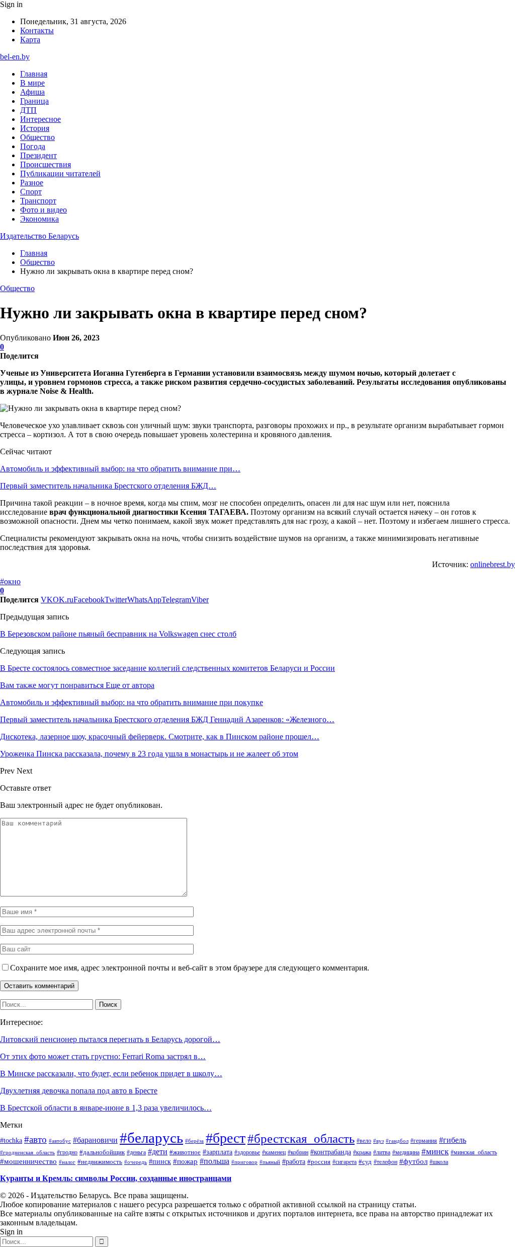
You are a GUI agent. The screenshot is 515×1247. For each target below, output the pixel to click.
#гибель (452, 1140)
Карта (30, 39)
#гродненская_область (27, 1152)
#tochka (11, 1140)
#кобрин (298, 1152)
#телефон (385, 1161)
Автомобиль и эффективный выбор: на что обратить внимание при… (120, 468)
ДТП (28, 110)
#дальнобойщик (102, 1152)
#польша (214, 1161)
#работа (293, 1161)
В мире (32, 83)
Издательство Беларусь (39, 236)
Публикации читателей (60, 173)
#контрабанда (330, 1152)
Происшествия (45, 164)
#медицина (405, 1152)
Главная (33, 74)
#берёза (194, 1141)
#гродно (67, 1152)
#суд (365, 1161)
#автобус (60, 1141)
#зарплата (217, 1152)
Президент (38, 155)
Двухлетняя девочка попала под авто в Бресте (78, 1090)
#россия (318, 1161)
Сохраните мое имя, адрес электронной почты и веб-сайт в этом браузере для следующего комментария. (189, 967)
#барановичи (95, 1140)
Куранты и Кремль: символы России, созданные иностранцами (115, 1178)
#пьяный (270, 1162)
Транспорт (38, 200)
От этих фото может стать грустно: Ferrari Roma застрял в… (103, 1056)
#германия (423, 1140)
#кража (362, 1152)
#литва (381, 1152)
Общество (37, 137)
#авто (35, 1139)
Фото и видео (43, 209)
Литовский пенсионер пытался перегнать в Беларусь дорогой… (110, 1039)
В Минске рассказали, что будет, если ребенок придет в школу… (111, 1073)
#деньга (136, 1152)
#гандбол (397, 1141)
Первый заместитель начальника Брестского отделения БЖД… (108, 485)
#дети (157, 1151)
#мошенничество (28, 1161)
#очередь (135, 1162)
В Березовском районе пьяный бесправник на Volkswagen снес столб (118, 634)
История (34, 128)
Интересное (40, 119)
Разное (31, 182)
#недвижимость (99, 1161)
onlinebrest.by (492, 564)
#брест (225, 1138)
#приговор (244, 1162)
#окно (10, 581)
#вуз (378, 1141)
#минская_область (474, 1152)
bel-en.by (15, 56)
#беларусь (151, 1138)
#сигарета (344, 1162)
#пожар (185, 1161)
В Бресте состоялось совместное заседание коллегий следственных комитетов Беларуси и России (167, 668)
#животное (185, 1152)
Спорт (31, 191)
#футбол (413, 1161)
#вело (364, 1140)
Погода (32, 146)
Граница (34, 101)
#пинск (160, 1161)
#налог (67, 1162)
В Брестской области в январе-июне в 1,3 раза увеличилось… (106, 1107)
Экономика (39, 219)
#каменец (274, 1152)
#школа (439, 1162)
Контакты (37, 30)
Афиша (32, 92)
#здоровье (247, 1152)
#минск (435, 1151)
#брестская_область (301, 1138)
